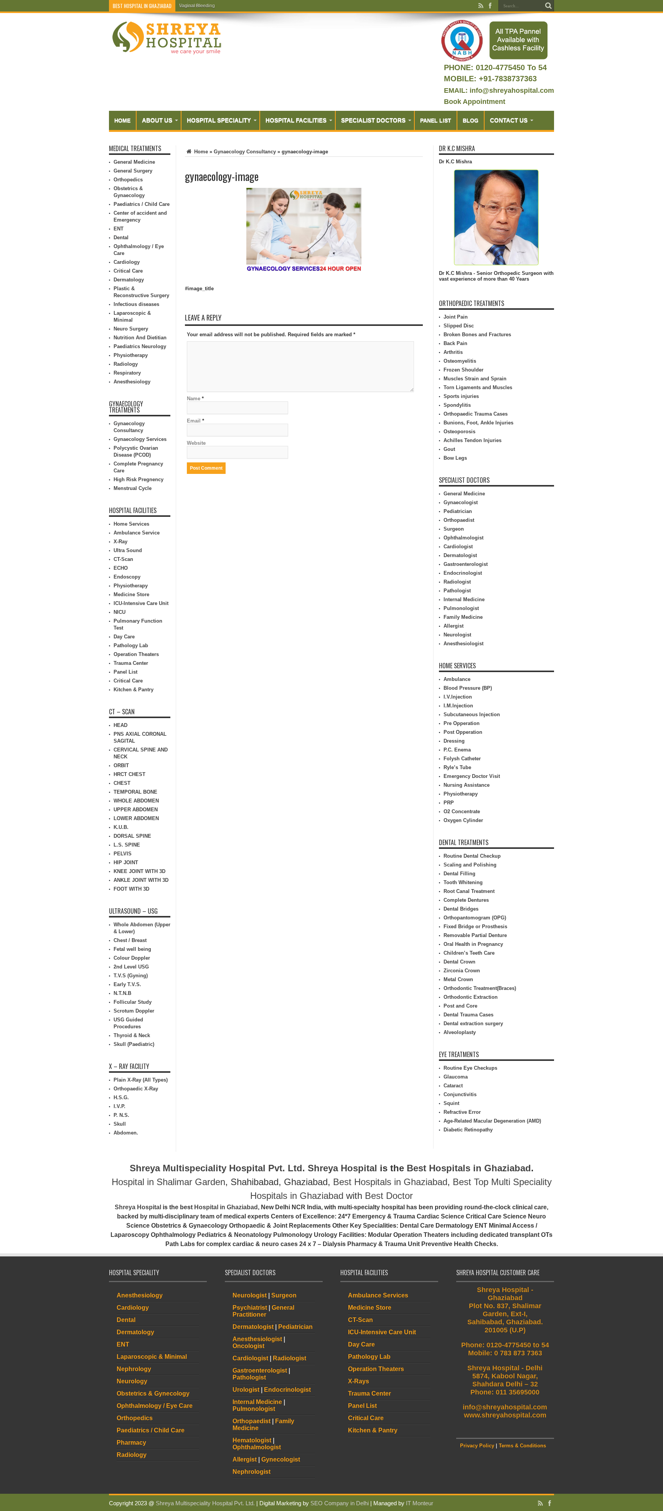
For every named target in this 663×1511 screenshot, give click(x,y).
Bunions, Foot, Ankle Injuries (478, 423)
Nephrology (134, 1369)
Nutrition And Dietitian (140, 337)
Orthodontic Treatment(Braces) (480, 988)
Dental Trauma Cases (468, 1015)
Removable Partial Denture (475, 935)
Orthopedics (128, 180)
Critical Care (128, 271)
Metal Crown (458, 979)
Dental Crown (459, 962)
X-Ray (120, 541)
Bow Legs (455, 458)
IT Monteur (419, 1503)
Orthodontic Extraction (471, 997)
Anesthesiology (132, 382)
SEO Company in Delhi (339, 1503)
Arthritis (453, 352)
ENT (119, 229)
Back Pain (455, 343)
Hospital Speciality (219, 120)
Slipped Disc (459, 326)
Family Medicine (463, 617)
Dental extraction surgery (473, 1023)
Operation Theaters (136, 654)
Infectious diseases (136, 304)
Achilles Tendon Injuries (472, 440)
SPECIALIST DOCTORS (373, 120)
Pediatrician (458, 511)
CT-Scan (123, 559)
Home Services (131, 524)
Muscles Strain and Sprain (475, 378)
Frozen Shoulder (463, 370)
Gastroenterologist (466, 564)
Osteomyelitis (460, 361)
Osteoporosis (459, 431)
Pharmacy (131, 1442)
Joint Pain (456, 317)
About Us (157, 120)
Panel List (435, 120)
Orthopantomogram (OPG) (475, 918)
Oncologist (248, 1346)
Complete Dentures (466, 900)
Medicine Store (131, 594)
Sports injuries (461, 396)
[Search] (548, 6)
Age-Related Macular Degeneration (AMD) (492, 1121)
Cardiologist (458, 546)
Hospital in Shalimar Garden (168, 1182)
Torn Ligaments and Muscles (478, 387)
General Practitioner (263, 1311)
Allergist (453, 626)
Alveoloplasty (460, 1032)
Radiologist (457, 582)
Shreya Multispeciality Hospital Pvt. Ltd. (217, 1168)
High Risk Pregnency (138, 479)
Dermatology (129, 280)
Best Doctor (389, 1195)
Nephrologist (251, 1471)
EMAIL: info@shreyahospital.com (499, 90)
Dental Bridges (461, 909)
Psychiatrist (250, 1307)
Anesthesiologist (463, 643)
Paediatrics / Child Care (142, 204)
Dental (121, 237)
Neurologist (457, 635)
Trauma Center (131, 663)
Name (193, 398)
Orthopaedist (459, 520)
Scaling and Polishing (470, 865)
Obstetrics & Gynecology (153, 1393)
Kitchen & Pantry (133, 689)
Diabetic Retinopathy (468, 1130)
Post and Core (460, 1006)
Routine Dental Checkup (472, 856)
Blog (470, 120)
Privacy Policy (477, 1446)
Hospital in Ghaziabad (226, 1207)
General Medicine (134, 162)
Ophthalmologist (463, 538)
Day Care (124, 637)
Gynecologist (280, 1459)
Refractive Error (462, 1112)
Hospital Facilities (296, 120)
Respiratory (127, 373)
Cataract (453, 1085)
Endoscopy (127, 577)
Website (196, 443)
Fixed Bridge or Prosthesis (475, 926)
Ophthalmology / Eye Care (155, 1405)
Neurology (132, 1381)
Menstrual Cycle (133, 488)
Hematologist (252, 1440)
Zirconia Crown (462, 970)
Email (194, 421)
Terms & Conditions (522, 1446)
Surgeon (454, 529)
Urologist (246, 1389)
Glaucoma (456, 1077)
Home (122, 120)
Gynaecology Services (140, 439)
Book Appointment (474, 101)
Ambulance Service (137, 533)
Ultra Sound (128, 550)
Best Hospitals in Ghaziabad (469, 1168)
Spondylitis (457, 405)
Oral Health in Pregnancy (473, 944)
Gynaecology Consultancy (245, 152)
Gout (449, 449)
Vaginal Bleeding (197, 5)
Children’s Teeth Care (469, 953)
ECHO (121, 568)
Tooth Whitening (463, 882)
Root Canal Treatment (469, 891)
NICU (119, 612)
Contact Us (509, 120)
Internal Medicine (464, 599)
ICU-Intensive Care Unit (141, 603)
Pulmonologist (461, 608)
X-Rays (358, 1381)
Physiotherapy (131, 355)
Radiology (126, 364)
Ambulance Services (378, 1295)
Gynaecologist (461, 502)
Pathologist (457, 591)
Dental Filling (459, 873)
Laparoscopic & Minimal (152, 1356)
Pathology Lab (131, 645)
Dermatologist (460, 555)
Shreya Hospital (342, 1168)
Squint (451, 1103)
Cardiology (127, 262)
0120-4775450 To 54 (510, 67)
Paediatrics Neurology (140, 346)
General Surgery (133, 171)
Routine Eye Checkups (470, 1068)
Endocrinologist (463, 573)
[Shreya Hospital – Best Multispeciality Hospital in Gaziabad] (166, 37)
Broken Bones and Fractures (477, 334)
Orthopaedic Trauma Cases (476, 414)
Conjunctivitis (460, 1094)
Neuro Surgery (131, 329)
